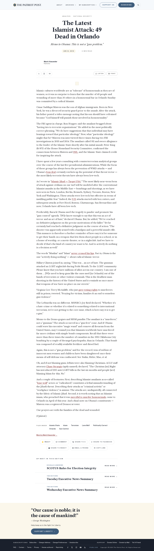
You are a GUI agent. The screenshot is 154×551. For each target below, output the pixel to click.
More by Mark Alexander (46, 435)
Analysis (66, 16)
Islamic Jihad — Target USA (65, 181)
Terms (29, 547)
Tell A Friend (136, 542)
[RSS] (85, 547)
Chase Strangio (54, 366)
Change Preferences (60, 542)
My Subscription (87, 5)
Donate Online (112, 542)
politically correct (100, 425)
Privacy (36, 547)
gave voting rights (88, 290)
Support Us (108, 5)
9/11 (74, 199)
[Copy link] (49, 73)
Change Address (44, 542)
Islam (65, 425)
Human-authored (47, 547)
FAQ (14, 547)
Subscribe (126, 5)
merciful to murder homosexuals (88, 397)
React (46, 442)
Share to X (80, 442)
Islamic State (54, 425)
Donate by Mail (124, 542)
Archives (70, 5)
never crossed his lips (82, 253)
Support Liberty (44, 531)
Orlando (52, 429)
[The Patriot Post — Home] (27, 4)
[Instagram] (76, 547)
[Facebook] (68, 547)
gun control (64, 429)
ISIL (75, 152)
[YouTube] (81, 547)
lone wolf (42, 383)
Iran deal (51, 172)
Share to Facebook (102, 442)
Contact (21, 547)
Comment (62, 442)
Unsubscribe (73, 542)
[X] (72, 547)
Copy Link (101, 448)
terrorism (75, 425)
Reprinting (59, 547)
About (59, 5)
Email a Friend (81, 448)
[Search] (138, 4)
